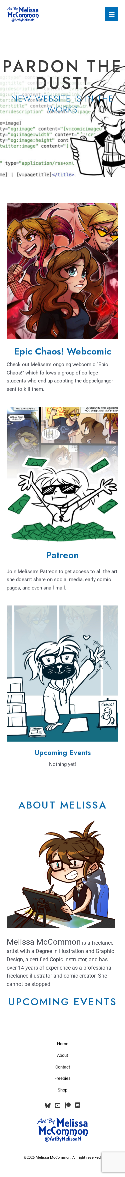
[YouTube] (58, 1105)
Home (62, 1043)
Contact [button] (62, 1066)
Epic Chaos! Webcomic (62, 351)
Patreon (62, 555)
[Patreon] (68, 1105)
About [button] (62, 1055)
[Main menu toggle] (111, 14)
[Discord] (78, 1105)
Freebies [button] (62, 1078)
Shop (62, 1089)
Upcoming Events (62, 752)
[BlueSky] (48, 1105)
